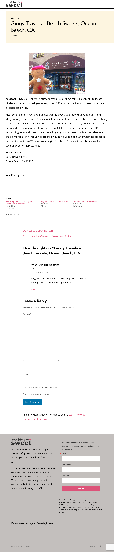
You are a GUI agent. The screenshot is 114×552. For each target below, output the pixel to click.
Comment (27, 314)
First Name (66, 465)
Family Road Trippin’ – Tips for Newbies (54, 201)
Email (61, 361)
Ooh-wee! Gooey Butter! (38, 230)
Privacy (44, 457)
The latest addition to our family (85, 201)
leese (15, 36)
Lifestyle (16, 215)
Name (25, 361)
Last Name (66, 476)
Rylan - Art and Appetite (45, 264)
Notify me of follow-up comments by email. (41, 387)
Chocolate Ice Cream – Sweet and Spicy (47, 236)
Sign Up (81, 488)
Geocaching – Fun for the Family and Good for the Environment (19, 202)
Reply (33, 289)
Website (26, 374)
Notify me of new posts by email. (37, 394)
